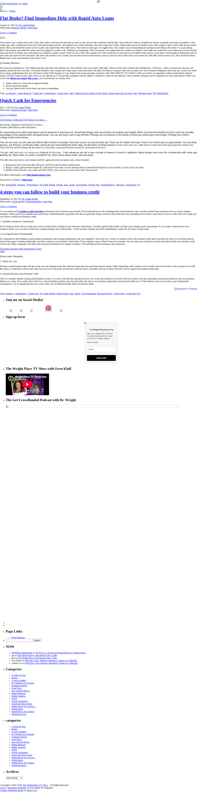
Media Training (19, 696)
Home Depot (62, 293)
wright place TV (132, 185)
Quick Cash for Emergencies (28, 100)
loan (135, 93)
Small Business (108, 185)
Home (12, 11)
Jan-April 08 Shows (21, 691)
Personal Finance (104, 293)
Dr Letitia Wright (47, 185)
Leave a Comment (8, 32)
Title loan (120, 185)
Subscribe (101, 358)
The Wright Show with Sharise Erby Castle (37, 655)
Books (14, 678)
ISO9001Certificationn (22, 653)
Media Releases (19, 693)
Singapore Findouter (17, 787)
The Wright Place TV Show (35, 785)
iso (13, 655)
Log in (3, 787)
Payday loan (94, 185)
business (21, 185)
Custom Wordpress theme (11, 790)
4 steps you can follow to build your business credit (50, 191)
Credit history (50, 93)
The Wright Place (160, 93)
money (72, 185)
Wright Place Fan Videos (23, 711)
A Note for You (18, 201)
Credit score (62, 93)
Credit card (38, 93)
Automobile (10, 185)
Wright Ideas (17, 709)
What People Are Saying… (24, 706)
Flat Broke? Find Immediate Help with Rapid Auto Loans (57, 18)
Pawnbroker (81, 185)
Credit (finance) (24, 93)
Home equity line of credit (120, 93)
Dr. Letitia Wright (27, 25)
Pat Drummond (89, 293)
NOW (14, 698)
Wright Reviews (19, 714)
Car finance (10, 93)
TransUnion (119, 293)
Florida (59, 185)
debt (71, 93)
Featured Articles (18, 28)
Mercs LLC (32, 790)
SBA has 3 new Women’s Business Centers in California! (51, 660)
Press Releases (18, 637)
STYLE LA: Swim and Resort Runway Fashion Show (61, 653)
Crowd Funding (19, 680)
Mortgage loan (144, 93)
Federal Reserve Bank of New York (90, 93)
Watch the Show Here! (22, 704)
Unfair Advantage (20, 701)
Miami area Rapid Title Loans (24, 78)
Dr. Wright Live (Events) (23, 683)
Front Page (32, 28)
